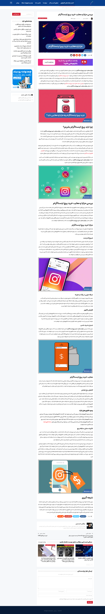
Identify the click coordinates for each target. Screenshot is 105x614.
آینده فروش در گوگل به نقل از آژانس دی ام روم (22, 30)
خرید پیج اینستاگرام (64, 76)
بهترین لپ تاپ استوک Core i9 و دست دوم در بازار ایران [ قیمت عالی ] (81, 536)
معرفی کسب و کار (53, 3)
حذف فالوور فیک (47, 422)
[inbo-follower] (65, 62)
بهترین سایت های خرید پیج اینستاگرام (74, 83)
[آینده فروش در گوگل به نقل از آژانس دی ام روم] (84, 550)
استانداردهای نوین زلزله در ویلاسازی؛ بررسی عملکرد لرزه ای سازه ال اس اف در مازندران (21, 41)
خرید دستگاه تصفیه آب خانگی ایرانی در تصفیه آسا (22, 35)
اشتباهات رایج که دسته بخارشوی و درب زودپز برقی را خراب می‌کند (22, 47)
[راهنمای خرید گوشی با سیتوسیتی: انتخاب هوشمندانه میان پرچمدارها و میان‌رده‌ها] (65, 550)
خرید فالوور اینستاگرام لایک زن (24, 100)
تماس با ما (38, 3)
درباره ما (45, 3)
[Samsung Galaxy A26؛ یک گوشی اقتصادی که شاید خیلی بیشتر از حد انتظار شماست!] (46, 550)
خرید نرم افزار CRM (42, 536)
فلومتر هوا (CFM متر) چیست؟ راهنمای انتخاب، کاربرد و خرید (21, 57)
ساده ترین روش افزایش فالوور (24, 98)
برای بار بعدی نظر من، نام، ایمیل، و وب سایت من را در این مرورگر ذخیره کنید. (75, 599)
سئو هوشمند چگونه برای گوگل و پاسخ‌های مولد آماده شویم (23, 25)
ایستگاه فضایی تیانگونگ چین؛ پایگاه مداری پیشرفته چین (22, 62)
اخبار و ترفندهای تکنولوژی (67, 3)
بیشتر (17, 3)
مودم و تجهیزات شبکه (27, 3)
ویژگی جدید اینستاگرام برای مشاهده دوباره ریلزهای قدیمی (22, 52)
